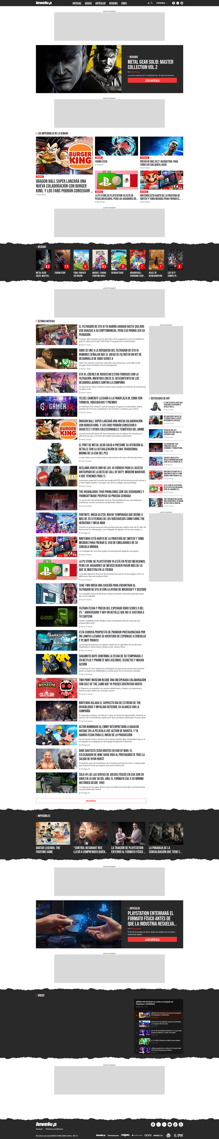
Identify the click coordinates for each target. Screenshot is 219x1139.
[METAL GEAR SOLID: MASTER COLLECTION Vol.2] (78, 69)
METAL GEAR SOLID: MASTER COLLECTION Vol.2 (43, 276)
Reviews (98, 157)
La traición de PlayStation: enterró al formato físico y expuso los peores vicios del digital (128, 853)
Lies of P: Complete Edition (172, 276)
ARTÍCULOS (100, 3)
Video (124, 3)
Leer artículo (152, 80)
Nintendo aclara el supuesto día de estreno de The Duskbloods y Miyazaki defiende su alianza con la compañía (110, 706)
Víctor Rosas (135, 72)
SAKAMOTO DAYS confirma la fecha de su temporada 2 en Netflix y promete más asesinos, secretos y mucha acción (111, 660)
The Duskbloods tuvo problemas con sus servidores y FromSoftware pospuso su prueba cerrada (111, 493)
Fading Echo (101, 161)
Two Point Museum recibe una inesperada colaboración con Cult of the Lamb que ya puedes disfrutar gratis (112, 681)
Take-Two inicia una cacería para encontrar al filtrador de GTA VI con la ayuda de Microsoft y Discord (112, 587)
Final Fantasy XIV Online (80, 274)
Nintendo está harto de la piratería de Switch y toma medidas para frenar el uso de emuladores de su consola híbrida (161, 198)
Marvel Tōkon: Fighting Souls (99, 274)
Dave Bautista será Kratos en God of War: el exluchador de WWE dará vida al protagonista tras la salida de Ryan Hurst (112, 754)
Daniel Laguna (136, 928)
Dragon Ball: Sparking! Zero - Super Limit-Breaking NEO (137, 277)
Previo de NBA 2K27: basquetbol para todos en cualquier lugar (159, 163)
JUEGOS (88, 3)
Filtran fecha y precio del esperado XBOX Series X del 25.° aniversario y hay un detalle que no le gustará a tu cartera (111, 612)
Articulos (144, 157)
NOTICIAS (77, 3)
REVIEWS (113, 3)
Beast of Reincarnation (155, 274)
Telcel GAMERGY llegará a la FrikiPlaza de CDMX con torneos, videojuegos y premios (110, 400)
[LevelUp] (101, 1135)
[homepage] (44, 3)
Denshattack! (117, 273)
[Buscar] (152, 3)
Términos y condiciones (54, 1129)
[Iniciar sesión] (148, 3)
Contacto (39, 1129)
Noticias (40, 176)
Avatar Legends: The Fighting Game (48, 849)
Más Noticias (91, 800)
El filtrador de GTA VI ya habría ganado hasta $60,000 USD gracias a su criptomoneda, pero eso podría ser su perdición (112, 330)
